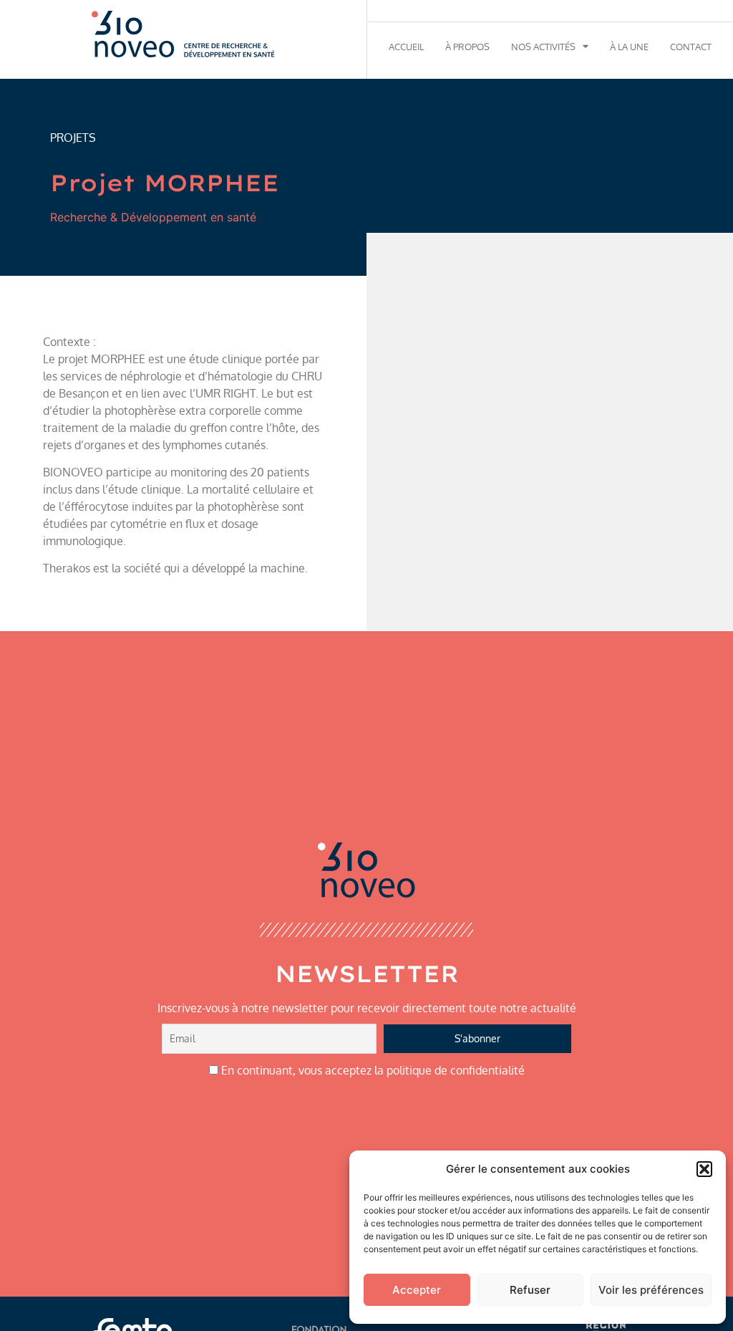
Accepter (416, 1290)
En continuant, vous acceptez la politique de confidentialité (371, 1070)
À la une (629, 46)
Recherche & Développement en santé (153, 217)
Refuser (530, 1290)
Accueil (406, 46)
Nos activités (543, 46)
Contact (691, 46)
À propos (467, 46)
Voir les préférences (651, 1290)
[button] (704, 1169)
